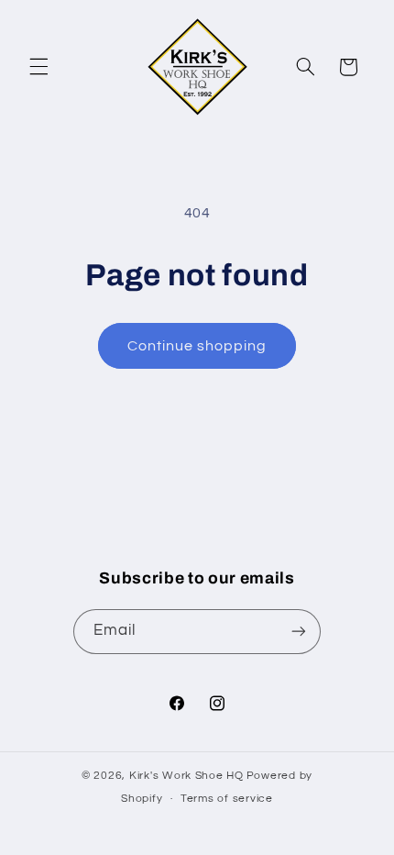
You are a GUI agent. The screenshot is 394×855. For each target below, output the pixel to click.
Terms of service (227, 799)
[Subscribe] (299, 631)
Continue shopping (197, 346)
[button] (38, 67)
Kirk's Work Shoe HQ (186, 776)
